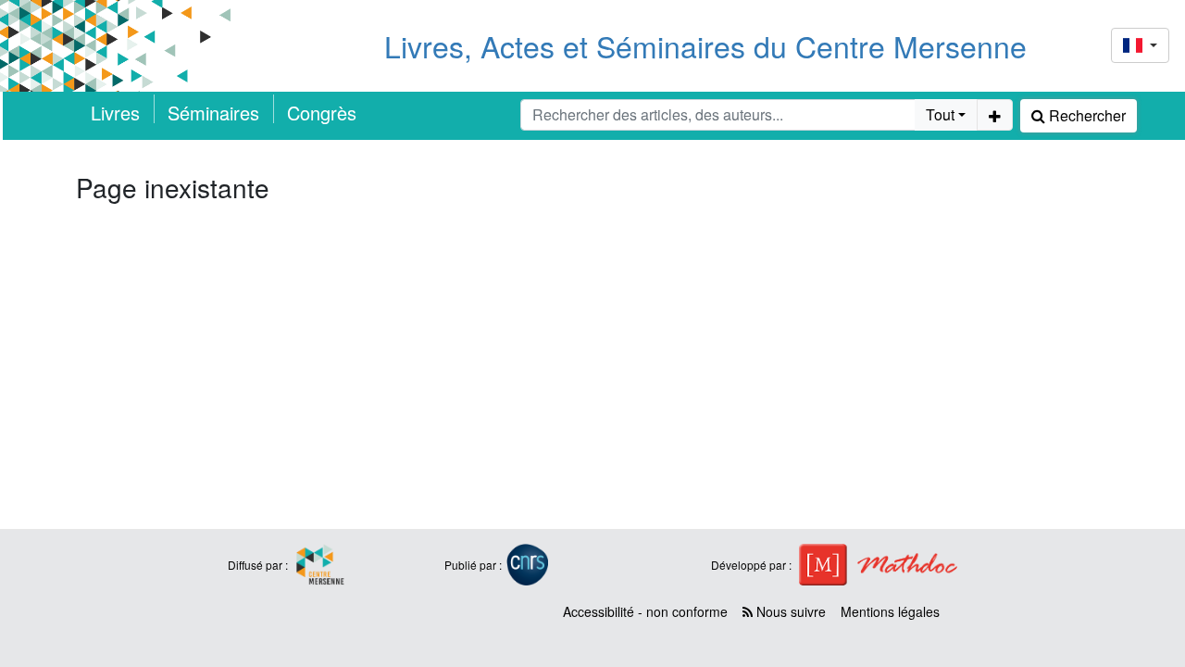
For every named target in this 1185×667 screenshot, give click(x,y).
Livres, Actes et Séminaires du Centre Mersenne (705, 45)
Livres (115, 112)
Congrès (321, 112)
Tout (940, 114)
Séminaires (213, 112)
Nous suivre (789, 611)
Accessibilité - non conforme (645, 611)
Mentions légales (890, 611)
